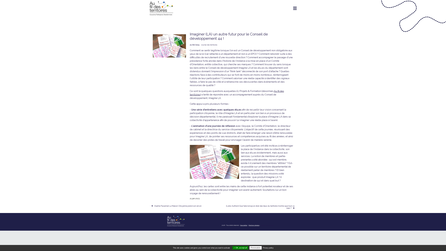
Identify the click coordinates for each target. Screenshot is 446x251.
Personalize (256, 248)
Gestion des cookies (267, 225)
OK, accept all (241, 248)
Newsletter (243, 225)
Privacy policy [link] (268, 248)
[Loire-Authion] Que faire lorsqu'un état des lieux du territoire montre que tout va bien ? (260, 207)
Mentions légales (254, 225)
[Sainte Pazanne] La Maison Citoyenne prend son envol (177, 206)
